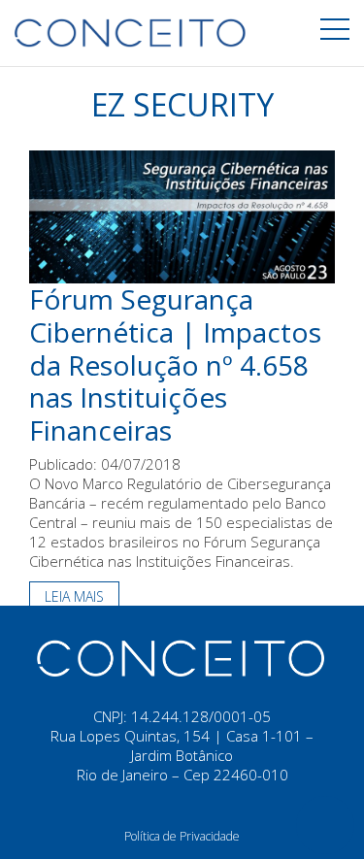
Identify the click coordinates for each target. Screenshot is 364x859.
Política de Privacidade (182, 836)
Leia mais (74, 596)
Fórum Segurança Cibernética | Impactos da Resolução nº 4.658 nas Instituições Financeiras (175, 364)
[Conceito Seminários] (182, 657)
